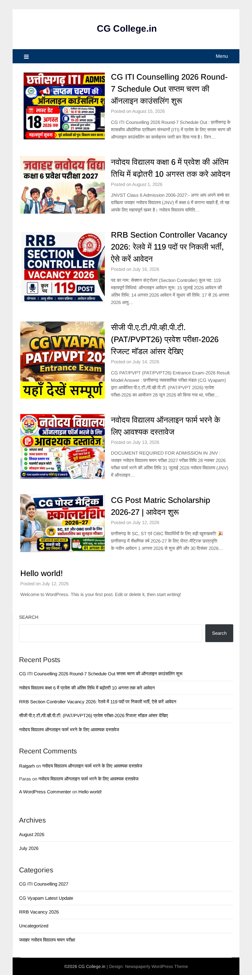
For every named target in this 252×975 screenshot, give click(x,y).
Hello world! (41, 573)
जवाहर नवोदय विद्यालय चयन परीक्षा (47, 939)
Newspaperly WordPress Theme (156, 966)
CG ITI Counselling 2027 (43, 883)
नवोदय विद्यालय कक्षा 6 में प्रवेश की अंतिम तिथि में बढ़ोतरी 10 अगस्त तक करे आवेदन (87, 687)
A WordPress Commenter (45, 791)
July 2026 (28, 848)
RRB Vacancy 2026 (39, 911)
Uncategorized (33, 925)
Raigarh (27, 765)
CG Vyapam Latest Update (46, 898)
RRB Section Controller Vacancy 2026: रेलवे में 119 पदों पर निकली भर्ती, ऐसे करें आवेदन (169, 246)
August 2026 (31, 834)
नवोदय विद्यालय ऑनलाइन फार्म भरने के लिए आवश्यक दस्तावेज (69, 729)
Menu (222, 56)
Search (28, 617)
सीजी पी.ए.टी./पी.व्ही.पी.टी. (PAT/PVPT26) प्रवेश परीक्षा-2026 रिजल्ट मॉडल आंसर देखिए (165, 339)
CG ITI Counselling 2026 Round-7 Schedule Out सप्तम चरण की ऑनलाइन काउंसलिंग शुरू (169, 88)
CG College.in (127, 28)
